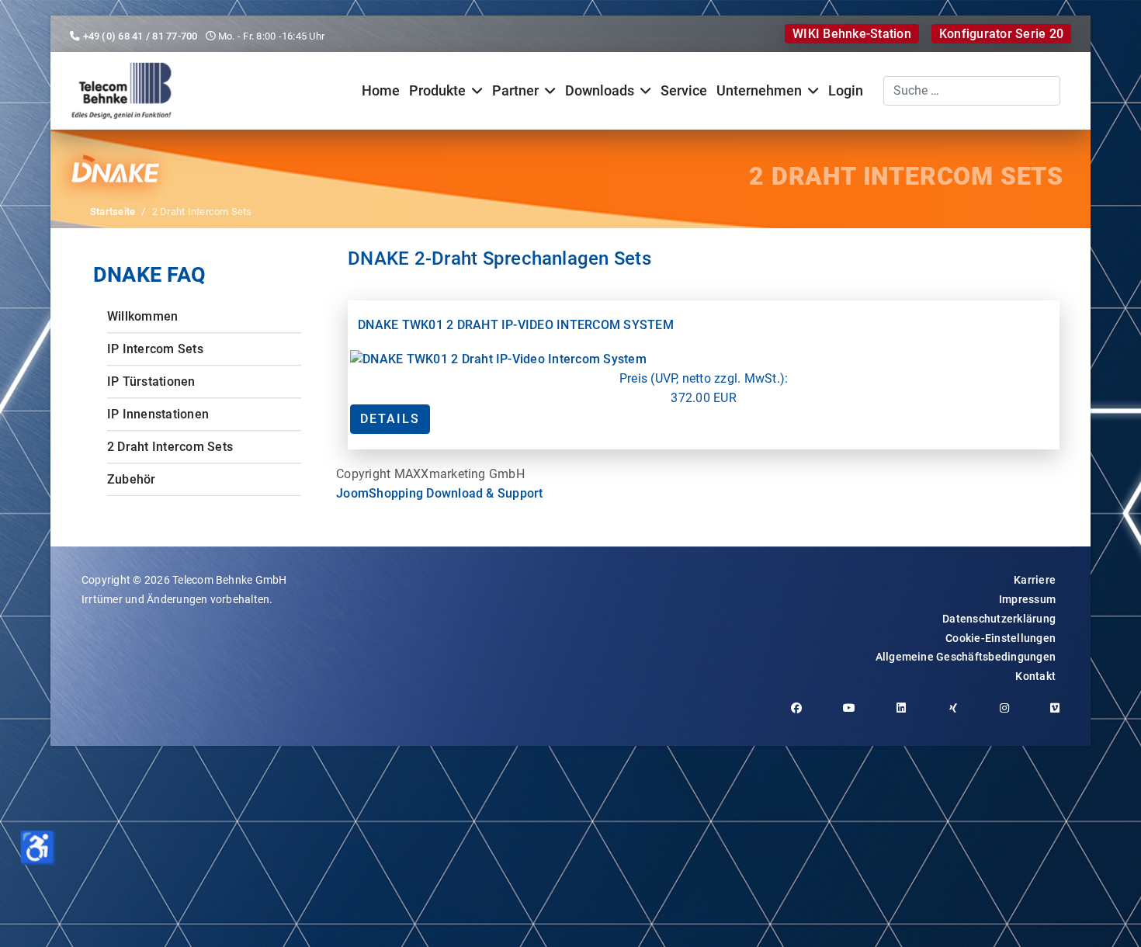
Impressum (1027, 599)
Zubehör (131, 479)
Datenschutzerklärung (999, 618)
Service (684, 91)
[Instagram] (1010, 716)
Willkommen (142, 316)
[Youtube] (855, 716)
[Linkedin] (906, 716)
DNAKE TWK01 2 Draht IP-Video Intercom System (516, 324)
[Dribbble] (959, 716)
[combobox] (971, 91)
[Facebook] (802, 716)
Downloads (599, 91)
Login (845, 91)
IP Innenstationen (158, 414)
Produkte (437, 91)
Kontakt (1035, 676)
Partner (515, 91)
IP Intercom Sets (155, 349)
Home (381, 91)
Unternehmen (759, 91)
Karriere (1035, 580)
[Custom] (1060, 716)
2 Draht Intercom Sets (170, 446)
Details (390, 418)
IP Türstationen (151, 381)
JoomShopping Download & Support (439, 493)
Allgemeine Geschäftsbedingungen (966, 656)
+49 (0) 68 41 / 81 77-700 (140, 36)
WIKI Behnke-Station (851, 33)
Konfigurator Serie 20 (1001, 33)
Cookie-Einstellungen (1000, 638)
